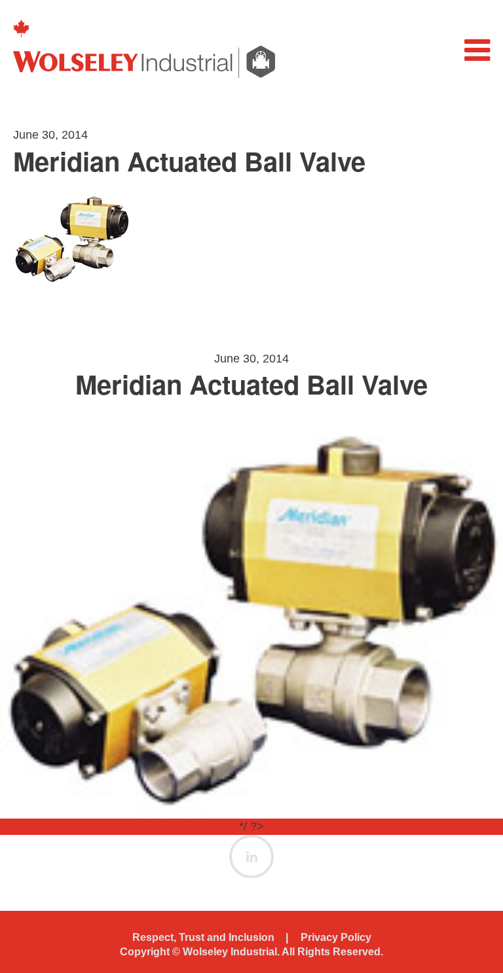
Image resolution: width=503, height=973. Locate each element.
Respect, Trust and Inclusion (203, 937)
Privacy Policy (336, 937)
